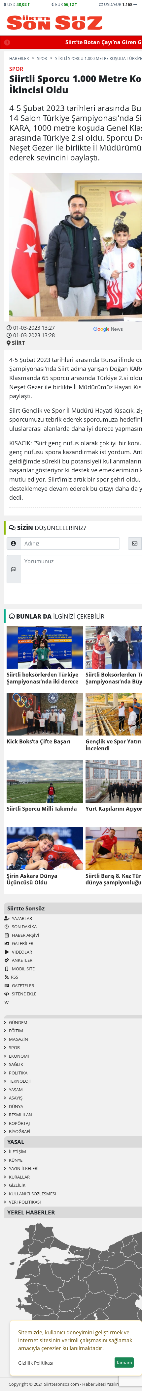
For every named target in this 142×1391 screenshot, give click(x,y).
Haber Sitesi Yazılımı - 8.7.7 (107, 1384)
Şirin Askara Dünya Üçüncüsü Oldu (32, 879)
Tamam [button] (124, 1362)
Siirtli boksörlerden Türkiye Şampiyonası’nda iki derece (42, 678)
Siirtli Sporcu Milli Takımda (42, 808)
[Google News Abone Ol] (108, 328)
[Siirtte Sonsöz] (54, 22)
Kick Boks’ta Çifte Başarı (38, 741)
